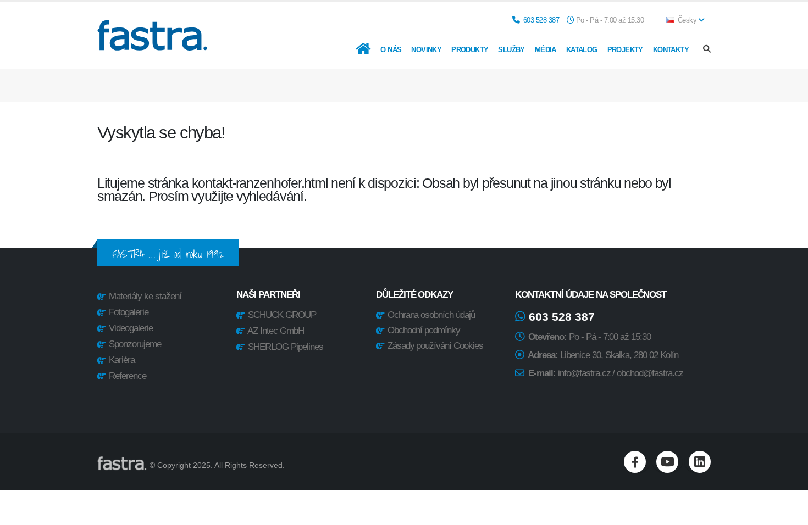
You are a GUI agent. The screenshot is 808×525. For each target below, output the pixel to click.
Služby (511, 50)
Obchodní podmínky (423, 330)
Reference (127, 376)
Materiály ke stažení (145, 296)
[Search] (707, 49)
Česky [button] (687, 20)
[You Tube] (667, 462)
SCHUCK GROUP (282, 315)
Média (545, 50)
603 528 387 (541, 20)
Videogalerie (131, 328)
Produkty (469, 50)
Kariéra (122, 360)
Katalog (581, 50)
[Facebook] (635, 462)
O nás (390, 50)
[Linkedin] (700, 462)
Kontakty (671, 50)
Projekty (625, 50)
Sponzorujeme (135, 344)
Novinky (426, 50)
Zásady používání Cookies (434, 345)
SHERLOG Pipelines (285, 347)
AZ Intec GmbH (275, 331)
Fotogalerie (128, 312)
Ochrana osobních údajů (430, 315)
